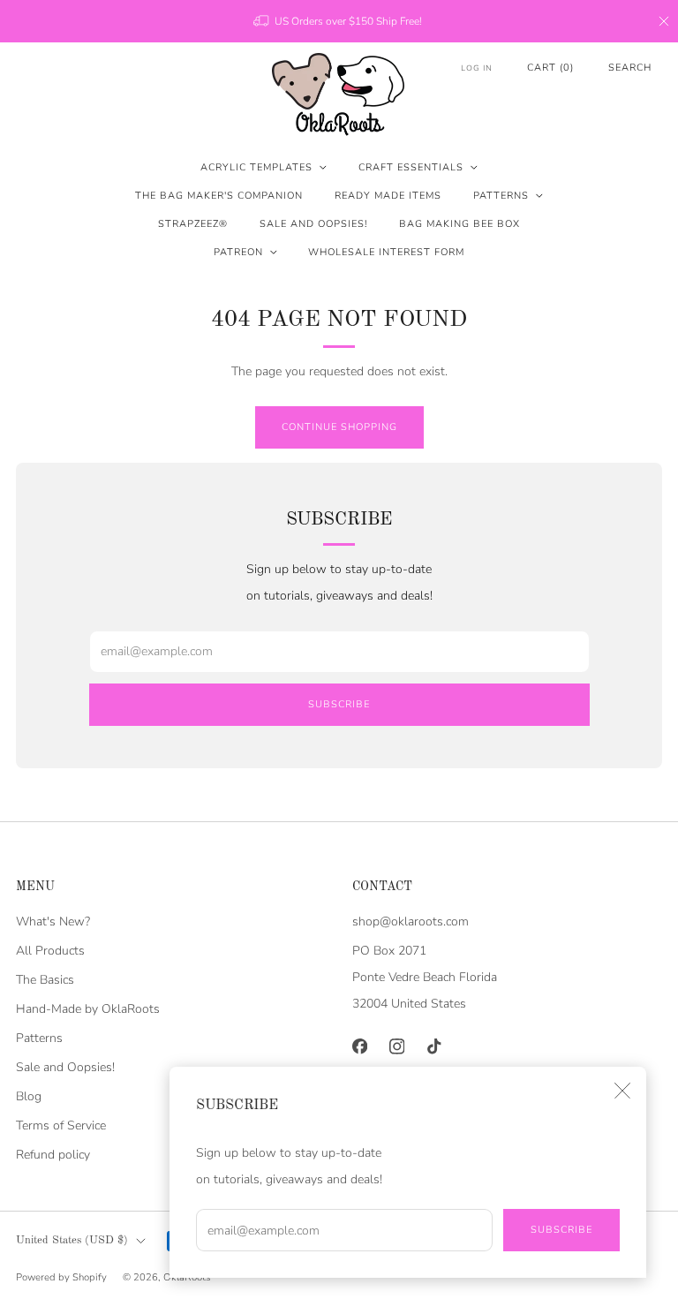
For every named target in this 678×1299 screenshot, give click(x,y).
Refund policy (53, 1154)
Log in (477, 68)
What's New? (53, 921)
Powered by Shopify (61, 1277)
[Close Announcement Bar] (664, 21)
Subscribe (561, 1229)
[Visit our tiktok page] (433, 1046)
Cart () (550, 67)
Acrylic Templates (256, 167)
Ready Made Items (388, 195)
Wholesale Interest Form (386, 252)
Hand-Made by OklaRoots (88, 1009)
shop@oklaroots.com (410, 921)
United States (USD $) (72, 1240)
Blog (28, 1096)
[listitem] (339, 21)
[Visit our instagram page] (396, 1046)
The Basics (45, 979)
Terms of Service (61, 1125)
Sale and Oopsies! (313, 223)
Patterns (501, 195)
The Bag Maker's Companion (219, 195)
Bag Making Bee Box (459, 223)
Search (630, 67)
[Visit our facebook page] (359, 1046)
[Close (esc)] (622, 1090)
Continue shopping (339, 427)
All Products (50, 950)
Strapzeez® (193, 223)
